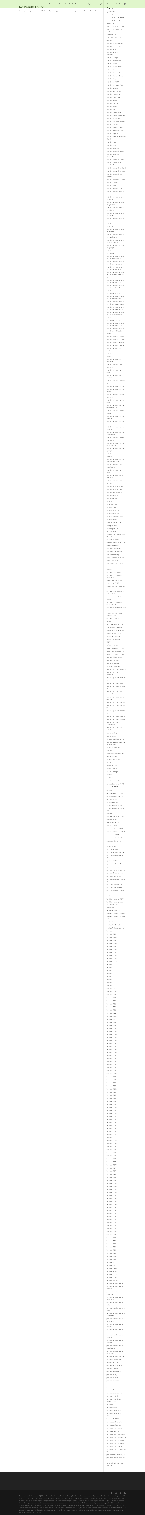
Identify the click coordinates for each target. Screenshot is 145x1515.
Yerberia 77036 (111, 1040)
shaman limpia (111, 846)
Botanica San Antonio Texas (116, 121)
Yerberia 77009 (111, 958)
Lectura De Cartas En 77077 (116, 648)
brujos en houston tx (113, 513)
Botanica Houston (112, 88)
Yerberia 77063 (111, 1122)
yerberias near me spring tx (116, 1455)
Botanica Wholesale (113, 148)
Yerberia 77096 (111, 1223)
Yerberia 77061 (111, 1116)
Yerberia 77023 (111, 1001)
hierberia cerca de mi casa (115, 630)
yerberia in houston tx (114, 1372)
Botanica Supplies (112, 134)
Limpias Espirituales (104, 4)
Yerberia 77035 (111, 1037)
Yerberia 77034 (111, 1034)
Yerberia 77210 (111, 1262)
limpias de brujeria (113, 663)
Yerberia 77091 (111, 1207)
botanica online (112, 109)
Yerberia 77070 (111, 1144)
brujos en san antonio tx (115, 516)
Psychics (109, 775)
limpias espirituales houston (116, 702)
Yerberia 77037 (111, 1043)
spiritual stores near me (114, 887)
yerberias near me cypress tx (116, 1437)
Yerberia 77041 (111, 1055)
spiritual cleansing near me (116, 870)
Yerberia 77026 (111, 1010)
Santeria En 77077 (112, 799)
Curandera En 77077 (113, 545)
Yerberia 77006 (111, 949)
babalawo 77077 (112, 35)
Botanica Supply (112, 142)
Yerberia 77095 (111, 1220)
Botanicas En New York (114, 489)
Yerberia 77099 (111, 1232)
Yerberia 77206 (111, 1250)
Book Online (118, 4)
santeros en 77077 (113, 835)
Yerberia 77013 (111, 970)
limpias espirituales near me (116, 719)
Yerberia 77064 (111, 1125)
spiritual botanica (112, 849)
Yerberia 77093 (111, 1214)
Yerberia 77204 (111, 1244)
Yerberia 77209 (111, 1259)
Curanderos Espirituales (88, 4)
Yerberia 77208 (111, 1256)
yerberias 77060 (112, 1407)
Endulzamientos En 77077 (115, 624)
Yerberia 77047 (111, 1074)
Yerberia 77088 (111, 1198)
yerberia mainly (112, 1375)
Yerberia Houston (112, 1369)
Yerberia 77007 (111, 952)
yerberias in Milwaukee (114, 1428)
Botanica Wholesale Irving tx (116, 171)
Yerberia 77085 (111, 1189)
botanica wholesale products (116, 179)
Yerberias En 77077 (113, 1419)
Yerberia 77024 (111, 1004)
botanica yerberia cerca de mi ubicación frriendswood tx (115, 274)
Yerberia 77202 (111, 1238)
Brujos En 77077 (112, 507)
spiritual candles (112, 861)
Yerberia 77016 (111, 980)
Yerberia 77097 (111, 1226)
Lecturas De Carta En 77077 (116, 654)
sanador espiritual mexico (115, 781)
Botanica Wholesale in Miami (116, 168)
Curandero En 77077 (113, 561)
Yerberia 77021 (111, 995)
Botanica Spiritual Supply (115, 127)
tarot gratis (110, 907)
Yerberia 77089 (111, 1201)
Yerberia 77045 (111, 1068)
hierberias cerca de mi (114, 633)
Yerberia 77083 (111, 1183)
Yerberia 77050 (111, 1083)
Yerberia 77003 (111, 940)
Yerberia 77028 (111, 1016)
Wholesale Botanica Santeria (116, 913)
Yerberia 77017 (111, 983)
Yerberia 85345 (111, 1277)
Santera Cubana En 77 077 (115, 784)
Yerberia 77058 (111, 1107)
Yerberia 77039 (111, 1049)
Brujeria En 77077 (112, 504)
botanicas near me (113, 495)
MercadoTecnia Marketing (63, 1496)
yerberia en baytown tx (114, 1366)
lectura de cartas (112, 645)
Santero (109, 814)
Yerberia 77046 (111, 1071)
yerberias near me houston (115, 1440)
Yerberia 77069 (111, 1141)
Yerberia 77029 (111, 1019)
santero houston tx (113, 823)
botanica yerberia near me (115, 386)
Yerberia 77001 (111, 934)
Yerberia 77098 (111, 1229)
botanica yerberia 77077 (115, 189)
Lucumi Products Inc (113, 747)
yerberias (110, 1404)
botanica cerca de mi (113, 49)
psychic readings (112, 772)
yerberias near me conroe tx (116, 1434)
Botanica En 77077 (113, 82)
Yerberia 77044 (111, 1065)
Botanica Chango (112, 58)
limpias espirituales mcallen (116, 716)
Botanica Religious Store (115, 112)
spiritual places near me (115, 873)
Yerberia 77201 (111, 1235)
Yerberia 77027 (111, 1013)
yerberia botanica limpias (115, 1283)
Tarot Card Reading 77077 (115, 899)
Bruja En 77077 (111, 501)
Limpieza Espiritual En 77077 (116, 739)
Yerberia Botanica (112, 1280)
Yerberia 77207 (111, 1253)
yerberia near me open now (116, 1387)
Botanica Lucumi (112, 100)
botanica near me (112, 103)
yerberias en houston (114, 1425)
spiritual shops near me (114, 876)
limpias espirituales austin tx (116, 669)
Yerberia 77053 (111, 1092)
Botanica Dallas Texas (114, 61)
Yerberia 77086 (111, 1192)
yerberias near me (113, 1431)
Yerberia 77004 (111, 943)
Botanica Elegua (112, 64)
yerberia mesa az (112, 1378)
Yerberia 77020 (111, 992)
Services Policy (117, 1508)
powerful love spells (113, 760)
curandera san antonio (114, 552)
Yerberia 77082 (111, 1180)
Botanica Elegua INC (113, 73)
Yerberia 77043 (111, 1062)
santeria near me (112, 802)
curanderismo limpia (113, 555)
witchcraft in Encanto (114, 925)
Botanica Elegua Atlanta (114, 67)
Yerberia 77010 (111, 961)
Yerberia (60, 4)
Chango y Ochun (112, 526)
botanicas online (112, 498)
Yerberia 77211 (111, 1265)
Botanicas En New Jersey (115, 486)
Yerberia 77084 (111, 1186)
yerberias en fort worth (114, 1422)
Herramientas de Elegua (115, 627)
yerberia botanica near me (115, 1356)
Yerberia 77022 (111, 998)
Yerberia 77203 (111, 1241)
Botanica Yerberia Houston (115, 342)
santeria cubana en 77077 (115, 793)
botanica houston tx (113, 94)
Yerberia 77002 (111, 937)
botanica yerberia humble (115, 345)
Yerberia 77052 (111, 1089)
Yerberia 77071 (111, 1147)
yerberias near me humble (115, 1443)
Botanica (52, 4)
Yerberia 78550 (111, 1271)
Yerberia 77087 (111, 1195)
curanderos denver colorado (116, 564)
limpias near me (112, 736)
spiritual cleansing (113, 867)
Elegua (109, 621)
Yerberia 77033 (111, 1031)
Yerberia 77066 (111, 1131)
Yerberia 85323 (111, 1274)
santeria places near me (115, 805)
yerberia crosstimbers (114, 1359)
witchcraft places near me (115, 928)
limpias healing (112, 733)
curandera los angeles (114, 548)
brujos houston (112, 519)
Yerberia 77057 (111, 1104)
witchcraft (110, 922)
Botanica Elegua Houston (115, 70)
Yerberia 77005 (111, 946)
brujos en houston (113, 510)
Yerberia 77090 (111, 1204)
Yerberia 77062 (111, 1119)
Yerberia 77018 (111, 986)
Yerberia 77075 (111, 1159)
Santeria (109, 790)
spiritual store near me (114, 884)
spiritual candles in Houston (116, 864)
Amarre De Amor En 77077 (115, 18)
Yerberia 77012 (111, 967)
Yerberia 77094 (111, 1216)
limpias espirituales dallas (115, 683)
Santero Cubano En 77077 (115, 817)
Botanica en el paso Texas (115, 85)
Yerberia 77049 (111, 1080)
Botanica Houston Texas (114, 91)
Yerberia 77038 (111, 1046)
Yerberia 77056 (111, 1101)
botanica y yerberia (113, 182)
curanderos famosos (113, 618)
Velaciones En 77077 (113, 910)
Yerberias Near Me (71, 4)
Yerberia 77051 (111, 1086)
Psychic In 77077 (112, 766)
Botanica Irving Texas (113, 97)
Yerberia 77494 (111, 1268)
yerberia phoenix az (113, 1390)
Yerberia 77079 (111, 1171)
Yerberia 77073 (111, 1153)
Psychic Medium (112, 769)
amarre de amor (112, 15)
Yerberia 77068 (111, 1138)
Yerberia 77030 (111, 1022)
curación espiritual (113, 539)
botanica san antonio (113, 118)
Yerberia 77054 (111, 1095)
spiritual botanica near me (115, 852)
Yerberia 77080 (111, 1174)
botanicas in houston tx (114, 492)
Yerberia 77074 (111, 1156)
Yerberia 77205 (111, 1247)
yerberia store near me (114, 1393)
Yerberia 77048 (111, 1077)
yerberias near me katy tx (115, 1446)
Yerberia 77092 (111, 1210)
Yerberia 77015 (111, 976)
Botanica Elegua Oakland (115, 76)
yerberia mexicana (113, 1381)
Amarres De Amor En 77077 (116, 26)
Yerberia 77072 (111, 1150)
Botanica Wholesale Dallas (115, 151)
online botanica (112, 756)
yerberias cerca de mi (114, 1410)
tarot (108, 896)
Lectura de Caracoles (113, 636)
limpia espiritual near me (115, 657)
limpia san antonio (113, 660)
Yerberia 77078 (111, 1168)
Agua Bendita (111, 12)
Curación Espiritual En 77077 (116, 542)
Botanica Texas (111, 145)
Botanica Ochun (112, 106)
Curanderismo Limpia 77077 (116, 558)
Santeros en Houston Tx (114, 838)
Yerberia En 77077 (113, 1362)
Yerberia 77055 (111, 1098)
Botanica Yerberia (112, 185)
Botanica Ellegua (112, 79)
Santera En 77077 (112, 787)
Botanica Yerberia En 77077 (116, 339)
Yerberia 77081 (111, 1177)
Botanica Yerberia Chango (115, 336)
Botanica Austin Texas (114, 46)
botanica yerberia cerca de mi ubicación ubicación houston (115, 331)
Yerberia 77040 (111, 1052)
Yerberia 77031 (111, 1025)
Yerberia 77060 (111, 1113)
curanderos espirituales (114, 572)
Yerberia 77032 (111, 1028)
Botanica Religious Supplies (116, 115)
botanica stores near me (115, 131)
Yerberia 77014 (111, 973)
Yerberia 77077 (111, 1165)
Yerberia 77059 (111, 1110)
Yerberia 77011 (111, 964)
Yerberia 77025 (111, 1007)
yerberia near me (112, 1384)
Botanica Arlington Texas (115, 43)
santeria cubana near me (115, 796)
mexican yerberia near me (115, 753)
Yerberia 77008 (111, 955)
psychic (109, 763)
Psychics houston (112, 778)
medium (109, 750)
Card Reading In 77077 (114, 523)
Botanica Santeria (112, 124)
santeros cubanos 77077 (115, 829)
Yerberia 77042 (111, 1059)
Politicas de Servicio (82, 1503)
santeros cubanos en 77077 (116, 832)
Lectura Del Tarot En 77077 (115, 651)
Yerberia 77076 (111, 1162)
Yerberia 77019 (111, 989)
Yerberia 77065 (111, 1128)
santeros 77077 (112, 826)
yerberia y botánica (113, 1396)
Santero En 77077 (112, 820)
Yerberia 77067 (111, 1134)
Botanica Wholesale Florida (115, 160)
